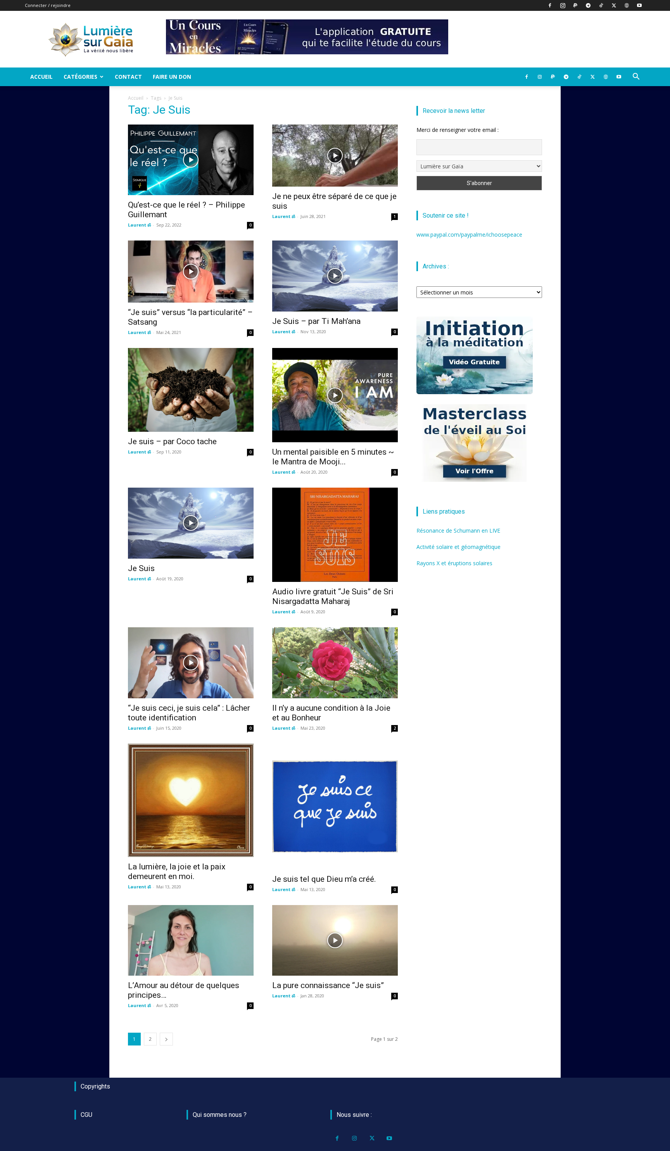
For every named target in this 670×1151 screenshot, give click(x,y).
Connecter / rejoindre (48, 5)
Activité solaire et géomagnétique (458, 546)
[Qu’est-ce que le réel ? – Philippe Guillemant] (191, 160)
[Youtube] (639, 5)
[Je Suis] (191, 523)
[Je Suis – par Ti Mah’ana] (335, 276)
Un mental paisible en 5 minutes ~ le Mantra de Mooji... (333, 456)
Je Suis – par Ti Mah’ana (316, 321)
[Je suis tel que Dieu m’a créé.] (335, 806)
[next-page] (166, 1039)
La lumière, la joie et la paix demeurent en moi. (176, 871)
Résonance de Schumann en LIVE (458, 530)
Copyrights (95, 1086)
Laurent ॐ (139, 225)
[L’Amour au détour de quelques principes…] (191, 940)
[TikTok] (601, 5)
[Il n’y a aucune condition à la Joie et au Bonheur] (335, 662)
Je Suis (141, 568)
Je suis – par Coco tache (172, 441)
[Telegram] (588, 5)
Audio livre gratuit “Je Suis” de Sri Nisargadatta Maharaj (333, 596)
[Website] (626, 5)
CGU (86, 1114)
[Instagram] (562, 5)
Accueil (41, 76)
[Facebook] (550, 5)
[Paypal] (575, 5)
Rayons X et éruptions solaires (454, 563)
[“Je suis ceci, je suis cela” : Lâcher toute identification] (191, 662)
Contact (128, 76)
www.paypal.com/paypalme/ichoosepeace (469, 234)
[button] (636, 77)
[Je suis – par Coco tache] (191, 390)
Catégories (80, 76)
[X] (614, 5)
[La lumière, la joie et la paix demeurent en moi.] (191, 800)
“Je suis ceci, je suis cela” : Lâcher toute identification (189, 712)
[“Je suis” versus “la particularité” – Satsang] (191, 272)
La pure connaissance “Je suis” (328, 985)
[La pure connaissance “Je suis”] (335, 940)
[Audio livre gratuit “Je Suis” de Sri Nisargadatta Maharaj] (335, 535)
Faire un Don (172, 76)
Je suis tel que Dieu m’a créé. (324, 879)
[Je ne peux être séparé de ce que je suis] (335, 156)
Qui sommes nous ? (220, 1114)
